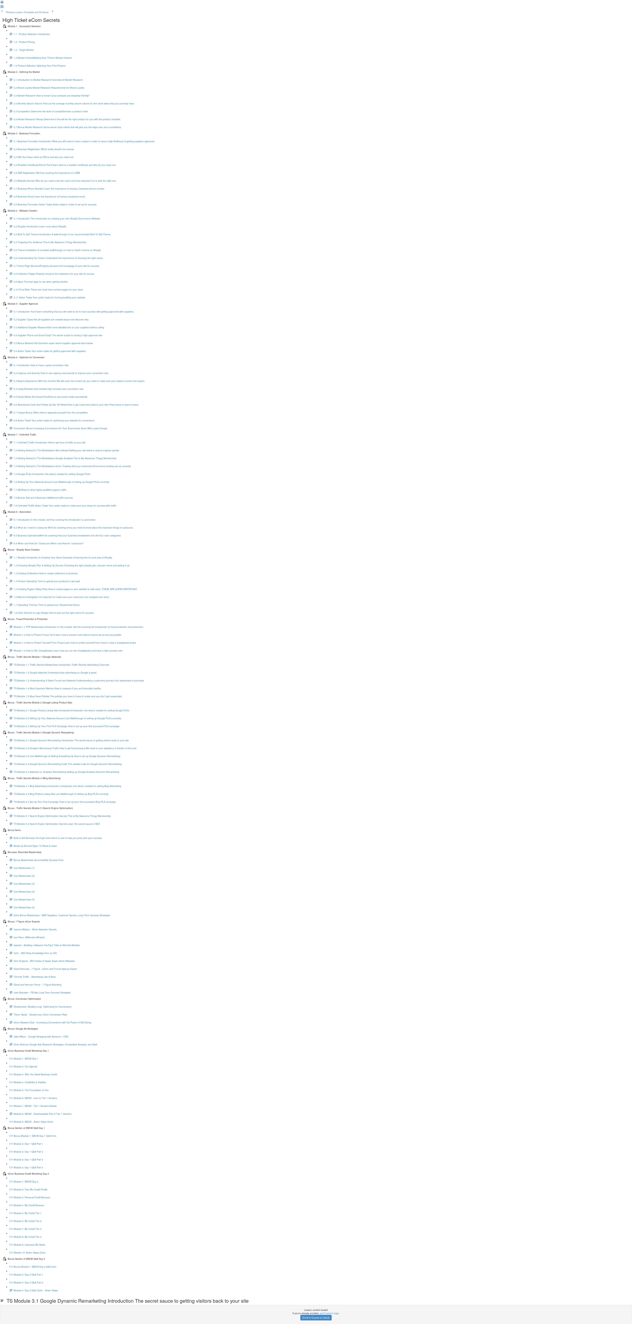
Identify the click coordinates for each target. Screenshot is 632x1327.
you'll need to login (329, 1313)
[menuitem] (2, 7)
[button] (2, 3)
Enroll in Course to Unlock (316, 1317)
